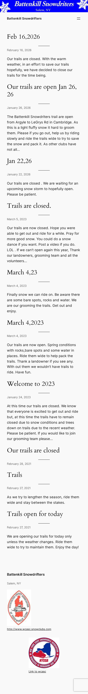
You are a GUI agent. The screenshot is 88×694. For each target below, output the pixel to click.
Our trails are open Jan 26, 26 (42, 90)
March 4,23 (22, 272)
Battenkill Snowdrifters (24, 18)
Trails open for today (35, 514)
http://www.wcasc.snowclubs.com (29, 629)
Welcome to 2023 (31, 384)
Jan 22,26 (19, 161)
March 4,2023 (25, 323)
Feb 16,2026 (23, 37)
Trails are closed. (29, 206)
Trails (14, 475)
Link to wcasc (37, 671)
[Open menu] (78, 18)
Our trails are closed (33, 450)
